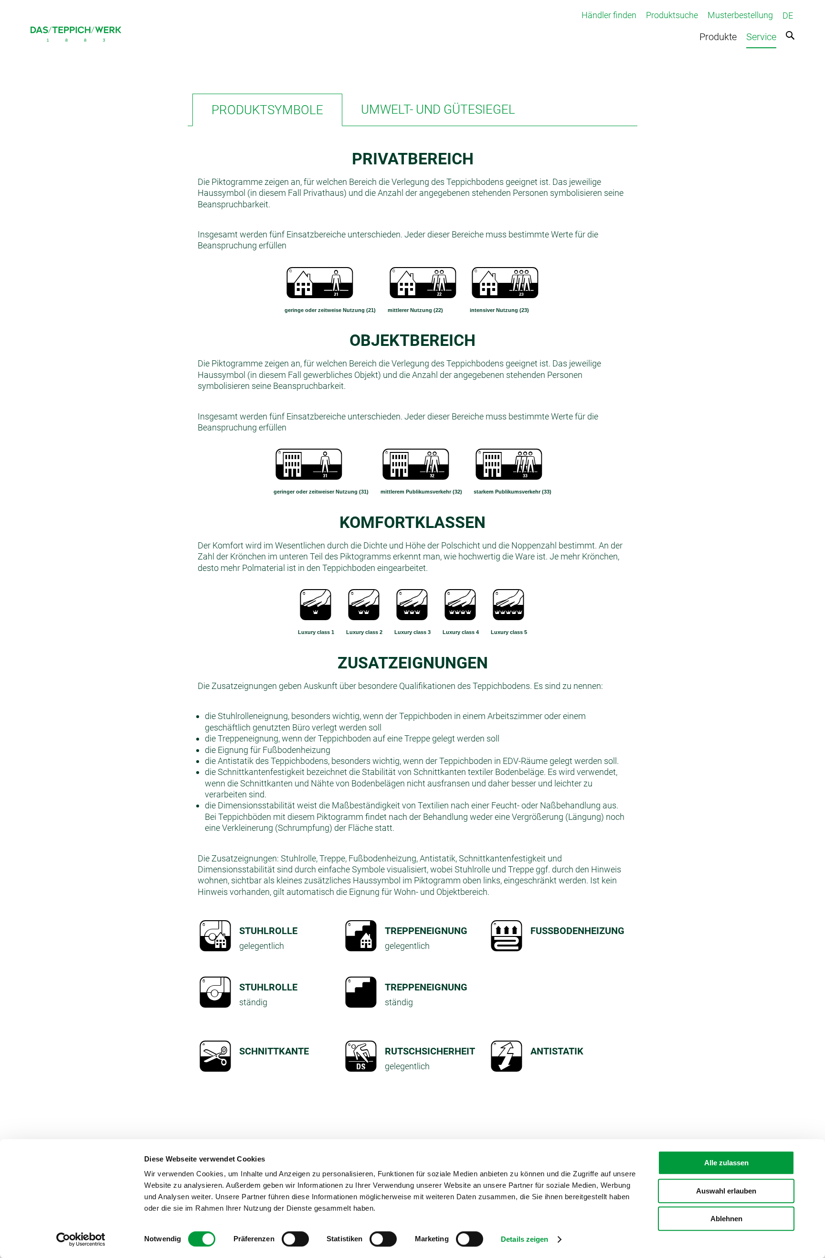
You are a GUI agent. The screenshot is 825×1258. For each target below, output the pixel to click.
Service (761, 37)
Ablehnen (726, 1219)
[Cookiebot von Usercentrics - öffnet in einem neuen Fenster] (81, 1239)
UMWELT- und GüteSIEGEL (438, 109)
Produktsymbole (267, 110)
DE (788, 16)
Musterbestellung (740, 15)
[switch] (295, 1239)
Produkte (718, 37)
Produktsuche (672, 15)
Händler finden (609, 15)
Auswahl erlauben (726, 1191)
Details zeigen (524, 1239)
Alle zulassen (726, 1163)
